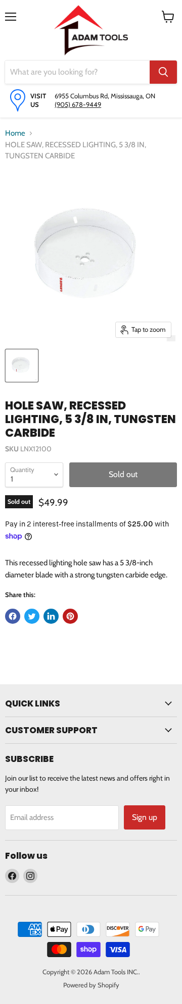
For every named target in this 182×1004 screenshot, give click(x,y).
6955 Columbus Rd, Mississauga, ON (105, 96)
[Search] (163, 72)
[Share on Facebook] (12, 616)
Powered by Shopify (91, 985)
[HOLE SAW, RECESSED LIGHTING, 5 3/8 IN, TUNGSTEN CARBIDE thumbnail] (22, 365)
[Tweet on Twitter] (31, 616)
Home (15, 133)
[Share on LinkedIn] (51, 616)
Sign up (144, 817)
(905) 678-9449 (78, 104)
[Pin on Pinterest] (70, 616)
